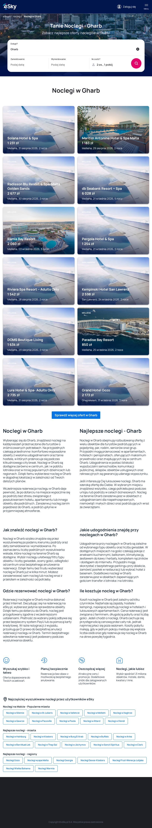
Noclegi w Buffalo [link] (100, 736)
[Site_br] (9, 788)
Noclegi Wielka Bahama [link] (18, 768)
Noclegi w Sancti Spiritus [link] (106, 744)
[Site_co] (109, 788)
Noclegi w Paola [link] (68, 721)
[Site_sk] (87, 788)
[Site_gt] (70, 797)
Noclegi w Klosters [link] (43, 736)
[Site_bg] (31, 788)
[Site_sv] (143, 788)
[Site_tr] (54, 788)
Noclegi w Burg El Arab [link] (71, 736)
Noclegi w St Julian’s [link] (42, 712)
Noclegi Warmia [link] (46, 768)
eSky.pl (6, 16)
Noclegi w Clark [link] (135, 744)
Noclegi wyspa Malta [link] (38, 760)
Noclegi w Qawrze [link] (15, 721)
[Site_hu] (98, 788)
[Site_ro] (20, 788)
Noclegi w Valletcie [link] (70, 712)
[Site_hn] (81, 797)
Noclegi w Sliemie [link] (15, 712)
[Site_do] (120, 788)
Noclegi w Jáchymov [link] (75, 744)
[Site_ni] (59, 797)
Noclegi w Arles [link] (124, 736)
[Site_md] (76, 788)
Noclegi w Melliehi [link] (96, 712)
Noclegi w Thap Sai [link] (47, 744)
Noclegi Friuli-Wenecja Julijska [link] (128, 760)
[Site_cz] (65, 788)
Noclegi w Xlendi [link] (116, 721)
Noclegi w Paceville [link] (42, 721)
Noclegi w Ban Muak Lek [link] (18, 744)
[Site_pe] (42, 788)
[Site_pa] (131, 788)
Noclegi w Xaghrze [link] (122, 712)
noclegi (17, 16)
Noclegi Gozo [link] (13, 760)
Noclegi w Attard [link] (91, 721)
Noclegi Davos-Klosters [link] (93, 760)
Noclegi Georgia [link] (64, 760)
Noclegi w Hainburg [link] (16, 736)
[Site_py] (92, 797)
